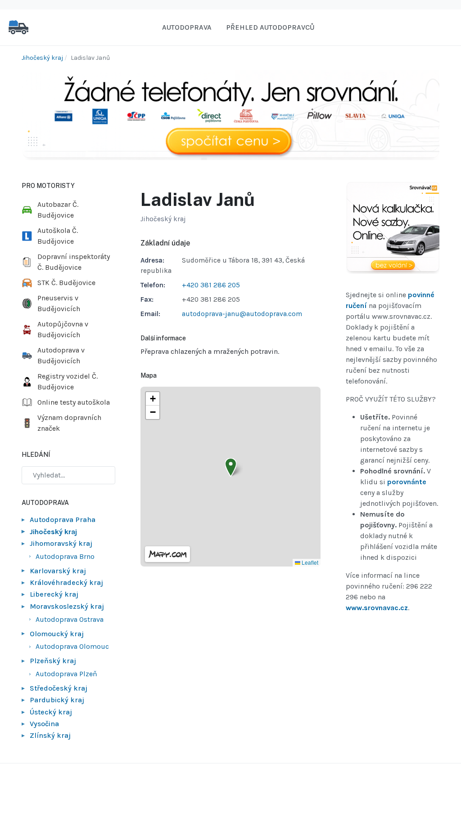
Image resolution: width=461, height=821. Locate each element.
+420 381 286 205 (211, 285)
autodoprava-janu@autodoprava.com (242, 314)
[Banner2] (392, 227)
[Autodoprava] (18, 26)
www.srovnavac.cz (377, 607)
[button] (230, 467)
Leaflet (309, 562)
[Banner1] (230, 114)
